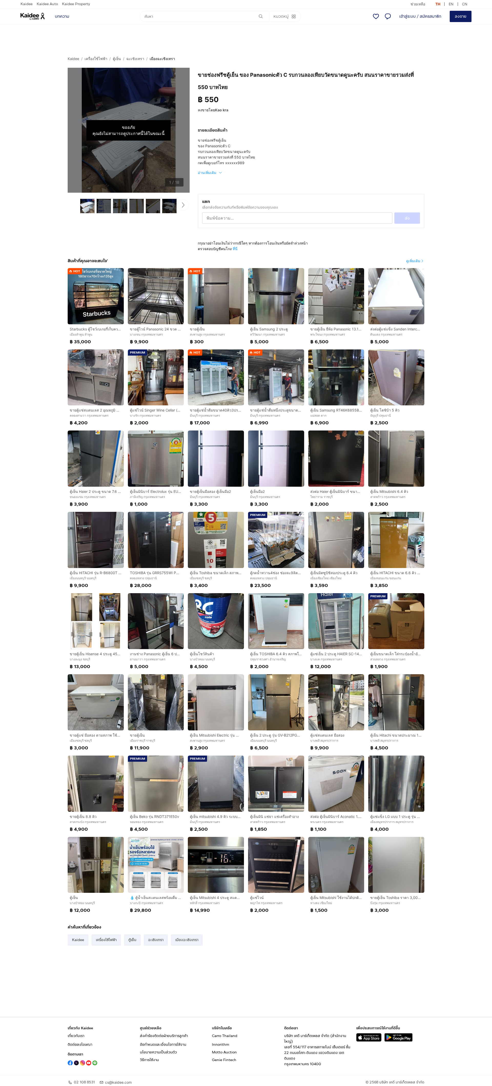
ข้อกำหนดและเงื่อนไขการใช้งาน (163, 1044)
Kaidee (26, 4)
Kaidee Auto (47, 4)
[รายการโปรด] (376, 16)
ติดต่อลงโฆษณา (80, 1044)
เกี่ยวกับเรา (76, 1036)
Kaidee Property (76, 4)
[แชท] (388, 16)
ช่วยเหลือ (418, 4)
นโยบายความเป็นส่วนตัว (158, 1052)
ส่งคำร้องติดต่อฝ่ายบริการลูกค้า (164, 1036)
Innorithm (220, 1044)
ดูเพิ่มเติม (413, 261)
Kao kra (221, 110)
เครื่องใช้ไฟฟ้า (96, 58)
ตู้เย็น (117, 58)
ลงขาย (460, 16)
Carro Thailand (224, 1036)
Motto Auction (224, 1052)
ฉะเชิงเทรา (135, 58)
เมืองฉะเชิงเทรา (162, 58)
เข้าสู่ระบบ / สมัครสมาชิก (420, 16)
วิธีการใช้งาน (149, 1060)
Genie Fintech (224, 1060)
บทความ (62, 16)
